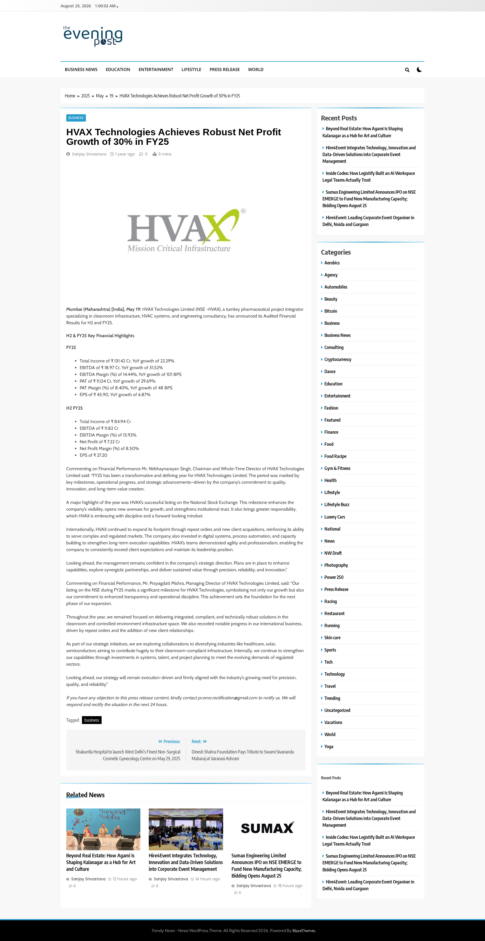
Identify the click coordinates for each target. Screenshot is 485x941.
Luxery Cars (334, 517)
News (329, 541)
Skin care (332, 637)
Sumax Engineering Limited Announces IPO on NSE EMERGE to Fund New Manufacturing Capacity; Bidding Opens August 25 (369, 198)
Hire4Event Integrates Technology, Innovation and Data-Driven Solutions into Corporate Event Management (186, 862)
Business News (81, 69)
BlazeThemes (303, 930)
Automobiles (335, 287)
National (332, 529)
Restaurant (334, 613)
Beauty (330, 299)
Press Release (225, 69)
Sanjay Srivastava (89, 154)
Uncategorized (337, 710)
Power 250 (334, 577)
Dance (329, 371)
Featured (332, 420)
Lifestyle (191, 69)
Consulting (334, 347)
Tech (328, 662)
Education (118, 69)
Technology (334, 674)
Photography (336, 565)
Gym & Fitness (337, 468)
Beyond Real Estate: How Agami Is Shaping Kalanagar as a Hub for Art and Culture (101, 862)
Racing (330, 601)
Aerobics (332, 263)
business (91, 720)
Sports (330, 650)
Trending (332, 698)
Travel (330, 686)
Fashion (331, 408)
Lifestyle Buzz (336, 504)
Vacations (333, 722)
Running (332, 625)
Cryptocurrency (337, 359)
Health (330, 480)
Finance (331, 432)
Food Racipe (335, 456)
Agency (331, 275)
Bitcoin (330, 311)
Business (76, 118)
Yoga (328, 746)
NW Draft (333, 553)
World (256, 69)
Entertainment (156, 69)
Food (328, 444)
